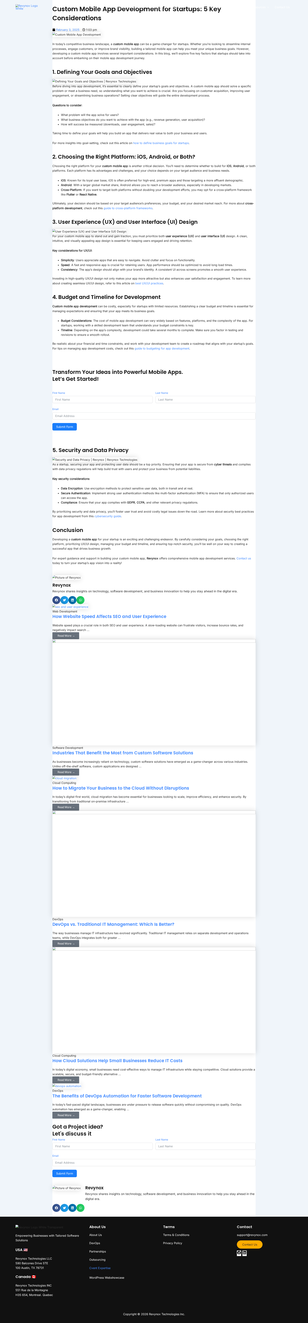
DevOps (94, 1243)
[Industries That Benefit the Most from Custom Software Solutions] (154, 692)
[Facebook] (239, 1254)
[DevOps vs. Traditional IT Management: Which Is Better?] (154, 863)
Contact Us (249, 1244)
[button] (56, 600)
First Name (58, 392)
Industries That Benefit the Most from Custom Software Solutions (122, 753)
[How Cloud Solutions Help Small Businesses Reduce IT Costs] (154, 1000)
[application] (144, 7)
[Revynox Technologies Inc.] (29, 7)
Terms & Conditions (176, 1235)
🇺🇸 (25, 1249)
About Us (95, 1235)
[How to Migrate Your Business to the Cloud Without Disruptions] (64, 778)
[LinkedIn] (244, 1254)
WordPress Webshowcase (106, 1277)
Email (55, 409)
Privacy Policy (172, 1243)
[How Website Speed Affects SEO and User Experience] (70, 606)
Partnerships (97, 1251)
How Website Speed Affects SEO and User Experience (109, 616)
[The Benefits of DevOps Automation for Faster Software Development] (66, 1085)
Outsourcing (97, 1259)
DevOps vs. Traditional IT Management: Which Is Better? (113, 924)
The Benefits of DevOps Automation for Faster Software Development (127, 1096)
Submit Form (64, 427)
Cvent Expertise (100, 1268)
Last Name (161, 392)
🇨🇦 (34, 1276)
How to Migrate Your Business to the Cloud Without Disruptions (120, 788)
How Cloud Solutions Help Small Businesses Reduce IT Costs (117, 1061)
